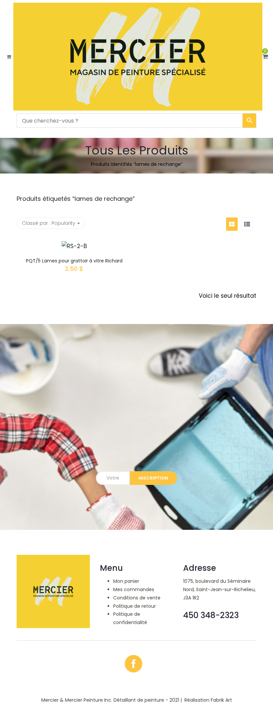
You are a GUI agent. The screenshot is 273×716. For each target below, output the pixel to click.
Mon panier (126, 581)
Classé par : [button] (48, 223)
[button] (265, 57)
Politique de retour (134, 606)
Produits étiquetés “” (76, 198)
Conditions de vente (136, 597)
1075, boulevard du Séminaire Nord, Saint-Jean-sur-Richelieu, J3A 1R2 (219, 589)
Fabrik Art (221, 700)
